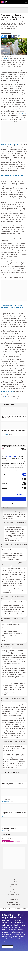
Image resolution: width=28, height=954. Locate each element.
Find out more (8, 947)
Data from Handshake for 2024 (9, 144)
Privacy (14, 889)
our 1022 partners (11, 456)
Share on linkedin (5, 36)
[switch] (24, 479)
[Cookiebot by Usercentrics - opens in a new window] (20, 449)
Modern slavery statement (14, 902)
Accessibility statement (14, 894)
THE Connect (14, 897)
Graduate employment (12, 396)
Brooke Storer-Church (6, 33)
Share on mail (15, 36)
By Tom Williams (5, 434)
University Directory (14, 905)
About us (14, 884)
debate (5, 59)
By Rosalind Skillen (5, 816)
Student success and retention (10, 399)
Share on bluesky (2, 36)
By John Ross (4, 786)
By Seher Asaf (4, 830)
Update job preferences (16, 841)
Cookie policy (14, 892)
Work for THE (14, 887)
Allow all (14, 499)
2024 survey (22, 113)
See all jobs (5, 841)
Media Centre (14, 899)
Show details (20, 494)
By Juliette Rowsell (5, 419)
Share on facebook (12, 36)
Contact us (14, 881)
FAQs (14, 879)
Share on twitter (9, 36)
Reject (14, 504)
